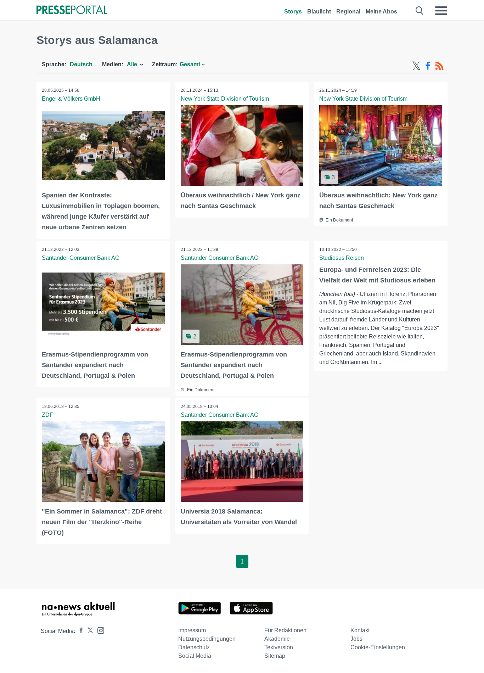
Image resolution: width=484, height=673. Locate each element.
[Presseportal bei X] (88, 631)
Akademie (277, 639)
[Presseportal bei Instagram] (98, 630)
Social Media (194, 656)
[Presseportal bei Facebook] (79, 631)
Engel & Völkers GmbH (71, 99)
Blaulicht (319, 12)
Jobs (356, 639)
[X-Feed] (416, 66)
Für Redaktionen (285, 630)
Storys (293, 12)
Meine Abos (381, 12)
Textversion (278, 647)
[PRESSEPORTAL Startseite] (71, 10)
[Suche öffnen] (419, 11)
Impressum (192, 630)
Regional (348, 12)
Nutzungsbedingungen (207, 639)
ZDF (47, 415)
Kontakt (360, 630)
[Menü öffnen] (441, 11)
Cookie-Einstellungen (377, 647)
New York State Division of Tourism (225, 99)
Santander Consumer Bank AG (80, 258)
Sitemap (274, 656)
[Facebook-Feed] (427, 66)
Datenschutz (194, 647)
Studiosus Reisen (341, 258)
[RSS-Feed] (439, 66)
